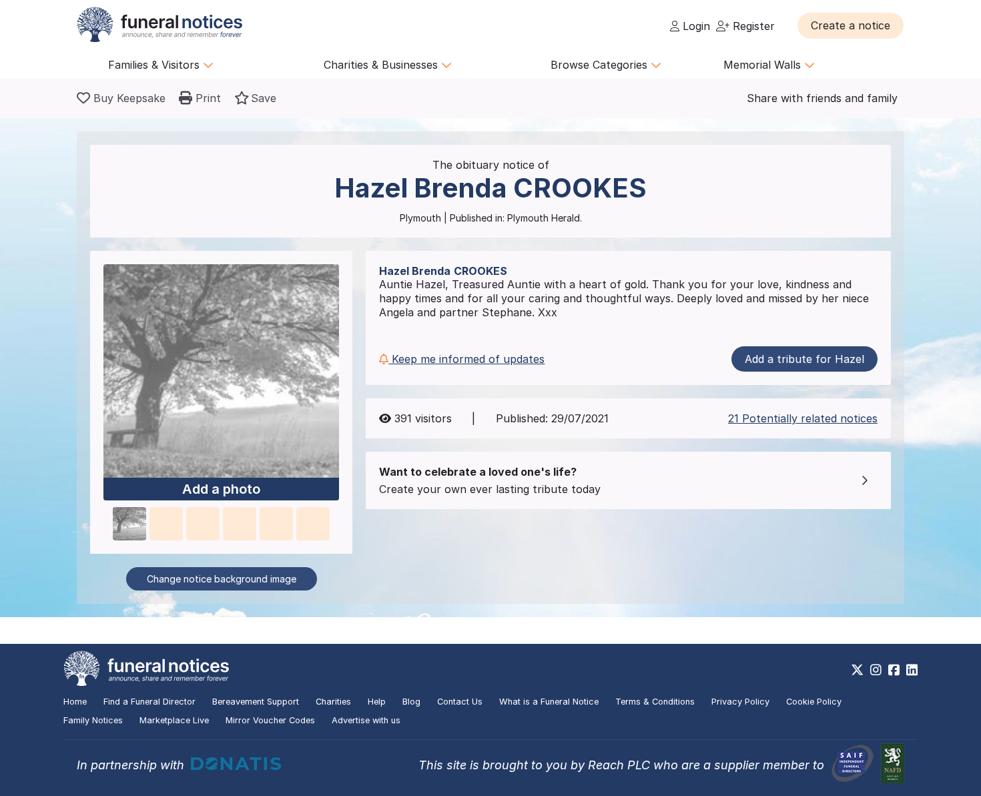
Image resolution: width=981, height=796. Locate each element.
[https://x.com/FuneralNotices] (857, 670)
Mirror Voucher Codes (270, 720)
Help (377, 702)
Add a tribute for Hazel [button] (804, 359)
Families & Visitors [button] (155, 64)
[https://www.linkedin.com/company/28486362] (912, 670)
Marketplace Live (174, 720)
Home (75, 702)
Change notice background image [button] (221, 578)
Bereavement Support (255, 702)
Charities (333, 702)
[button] (850, 25)
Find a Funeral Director (149, 702)
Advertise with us (366, 720)
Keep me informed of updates (466, 359)
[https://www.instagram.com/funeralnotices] (876, 670)
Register (752, 26)
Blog (411, 702)
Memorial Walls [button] (763, 64)
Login (694, 26)
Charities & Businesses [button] (382, 64)
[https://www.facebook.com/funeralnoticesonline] (894, 670)
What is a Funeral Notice (549, 702)
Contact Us (459, 702)
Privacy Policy (740, 702)
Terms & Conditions (655, 702)
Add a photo (221, 489)
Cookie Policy (814, 702)
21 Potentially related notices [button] (803, 418)
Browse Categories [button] (601, 64)
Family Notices (93, 720)
